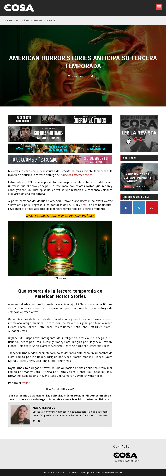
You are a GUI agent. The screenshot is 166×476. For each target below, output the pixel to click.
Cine (127, 186)
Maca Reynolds (44, 407)
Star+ (84, 205)
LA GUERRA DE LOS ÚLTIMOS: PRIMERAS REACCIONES (137, 178)
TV (96, 76)
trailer (26, 383)
